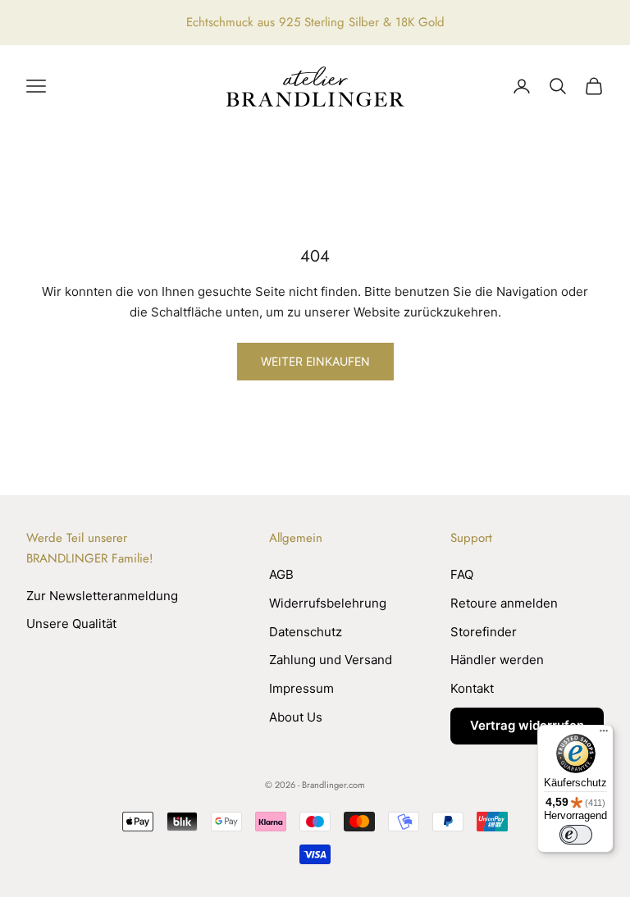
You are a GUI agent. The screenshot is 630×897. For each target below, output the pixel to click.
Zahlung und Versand (330, 659)
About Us (295, 717)
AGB (281, 574)
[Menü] (604, 734)
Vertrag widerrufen (527, 725)
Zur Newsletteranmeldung (102, 595)
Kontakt (472, 688)
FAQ (461, 574)
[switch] (575, 835)
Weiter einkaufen (315, 361)
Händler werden (497, 659)
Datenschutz (305, 632)
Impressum (301, 688)
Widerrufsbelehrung (327, 603)
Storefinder (483, 632)
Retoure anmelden (504, 603)
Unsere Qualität (71, 623)
